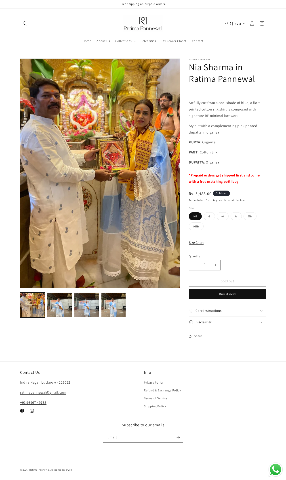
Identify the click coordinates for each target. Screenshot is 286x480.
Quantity (194, 256)
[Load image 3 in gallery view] (86, 305)
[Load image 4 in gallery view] (113, 305)
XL (252, 217)
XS (197, 217)
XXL (198, 227)
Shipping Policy (155, 406)
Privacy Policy (153, 382)
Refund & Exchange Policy (162, 390)
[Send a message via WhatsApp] (275, 469)
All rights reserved (61, 469)
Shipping (211, 200)
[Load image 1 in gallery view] (32, 305)
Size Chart (196, 242)
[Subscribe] (178, 437)
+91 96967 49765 (33, 402)
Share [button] (198, 336)
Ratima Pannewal (39, 469)
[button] (25, 23)
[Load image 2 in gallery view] (59, 305)
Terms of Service (155, 398)
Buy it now (227, 294)
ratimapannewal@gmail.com (43, 392)
